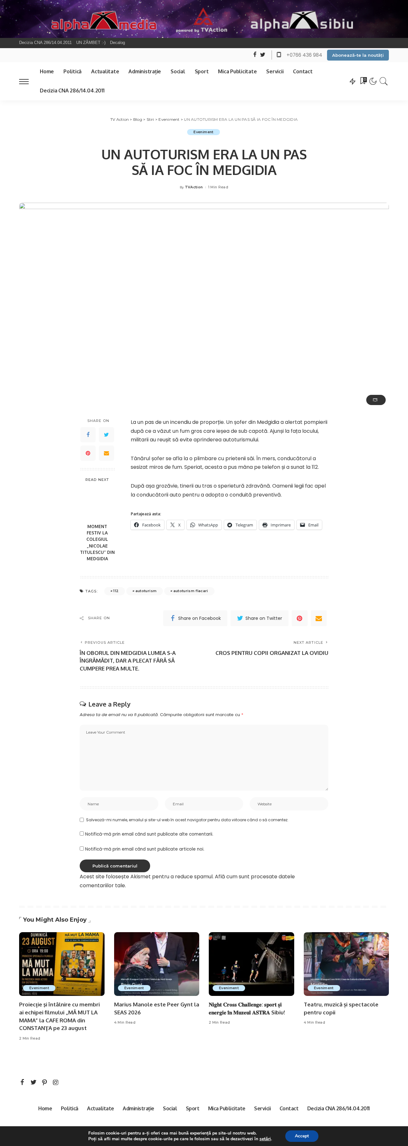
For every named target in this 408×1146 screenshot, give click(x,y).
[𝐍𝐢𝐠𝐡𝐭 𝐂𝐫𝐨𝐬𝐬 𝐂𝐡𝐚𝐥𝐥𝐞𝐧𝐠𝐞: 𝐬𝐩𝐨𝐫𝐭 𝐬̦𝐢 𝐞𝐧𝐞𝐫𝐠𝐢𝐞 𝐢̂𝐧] (251, 964)
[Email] (106, 453)
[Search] (384, 81)
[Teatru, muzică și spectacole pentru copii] (346, 964)
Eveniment (203, 132)
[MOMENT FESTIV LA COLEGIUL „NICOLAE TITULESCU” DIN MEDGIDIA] (97, 503)
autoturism (146, 591)
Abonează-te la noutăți (358, 55)
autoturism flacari (190, 591)
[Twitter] (106, 434)
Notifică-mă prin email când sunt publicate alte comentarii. (149, 834)
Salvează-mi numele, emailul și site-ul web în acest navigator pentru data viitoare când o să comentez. (187, 820)
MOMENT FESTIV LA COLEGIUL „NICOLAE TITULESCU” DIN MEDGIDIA (97, 542)
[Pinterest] (88, 453)
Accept (302, 1136)
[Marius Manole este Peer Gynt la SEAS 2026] (157, 964)
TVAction (194, 187)
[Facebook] (88, 434)
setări (265, 1139)
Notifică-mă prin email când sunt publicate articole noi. (144, 849)
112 (116, 591)
